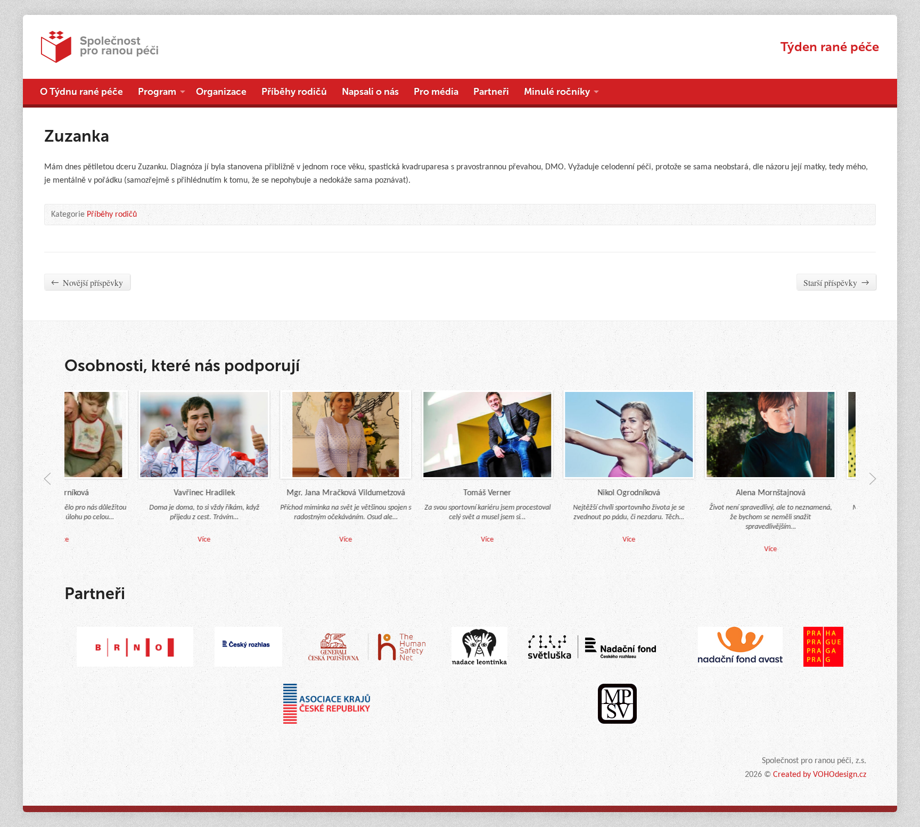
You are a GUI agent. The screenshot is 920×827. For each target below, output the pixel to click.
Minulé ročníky (557, 91)
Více (330, 539)
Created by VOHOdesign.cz (819, 775)
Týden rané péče (830, 46)
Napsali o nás (370, 91)
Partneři (491, 91)
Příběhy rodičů (294, 91)
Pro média (436, 91)
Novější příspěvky (87, 282)
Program (157, 91)
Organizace (221, 91)
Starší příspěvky (836, 282)
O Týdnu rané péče (81, 91)
